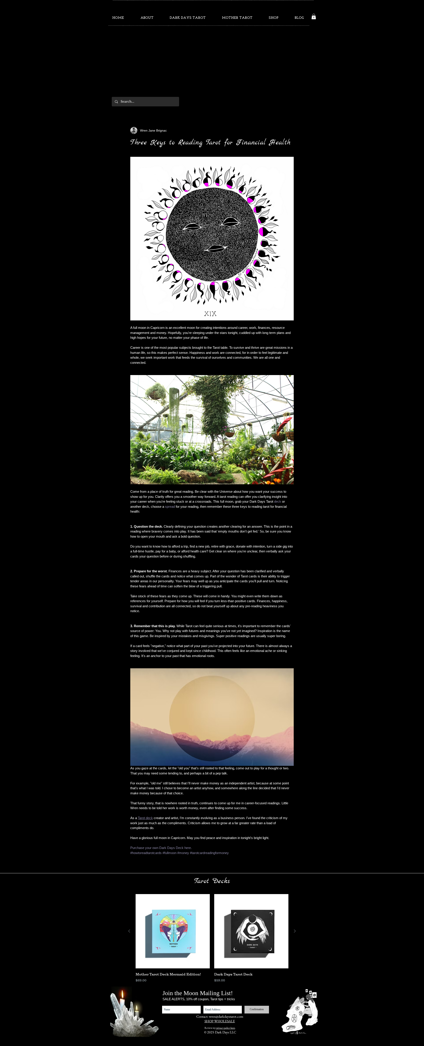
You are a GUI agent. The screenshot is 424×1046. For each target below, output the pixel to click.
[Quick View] (173, 931)
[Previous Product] (129, 931)
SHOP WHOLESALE (219, 1021)
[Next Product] (294, 931)
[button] (313, 16)
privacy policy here (225, 1028)
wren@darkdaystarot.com (226, 1016)
